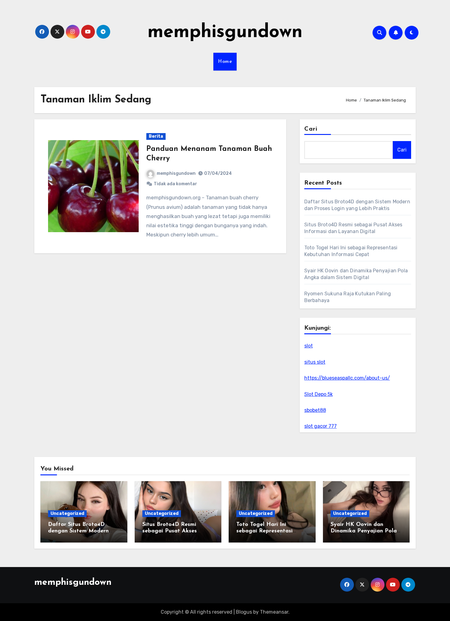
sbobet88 (315, 410)
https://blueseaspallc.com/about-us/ (347, 378)
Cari (310, 129)
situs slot (314, 362)
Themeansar (274, 612)
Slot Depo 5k (318, 394)
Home (225, 61)
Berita (156, 136)
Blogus (244, 612)
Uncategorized (67, 513)
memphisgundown (225, 32)
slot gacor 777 (320, 426)
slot (308, 346)
